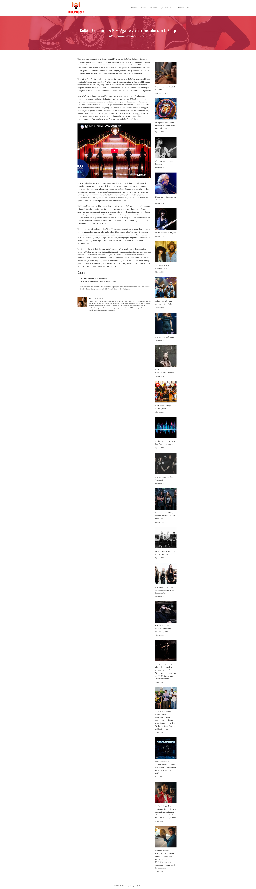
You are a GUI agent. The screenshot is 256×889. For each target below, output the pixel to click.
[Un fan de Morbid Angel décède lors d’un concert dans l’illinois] (166, 508)
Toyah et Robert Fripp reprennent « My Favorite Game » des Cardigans (105, 289)
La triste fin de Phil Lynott (165, 233)
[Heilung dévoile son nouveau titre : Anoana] (166, 365)
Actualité (134, 8)
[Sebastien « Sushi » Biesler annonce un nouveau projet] (166, 621)
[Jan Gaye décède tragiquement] (166, 261)
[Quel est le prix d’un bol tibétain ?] (166, 82)
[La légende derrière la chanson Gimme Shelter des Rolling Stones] (166, 118)
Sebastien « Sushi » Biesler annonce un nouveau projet (163, 629)
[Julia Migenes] (76, 8)
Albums (143, 8)
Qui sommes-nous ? (167, 8)
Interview (153, 8)
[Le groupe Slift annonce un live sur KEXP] (166, 547)
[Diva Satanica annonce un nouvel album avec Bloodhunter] (166, 582)
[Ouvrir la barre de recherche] (188, 7)
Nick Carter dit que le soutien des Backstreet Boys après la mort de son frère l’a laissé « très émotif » (115, 287)
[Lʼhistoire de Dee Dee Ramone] (166, 156)
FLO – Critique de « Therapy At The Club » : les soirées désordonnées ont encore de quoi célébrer (165, 768)
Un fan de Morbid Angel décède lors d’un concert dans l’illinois (165, 516)
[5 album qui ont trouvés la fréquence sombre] (166, 436)
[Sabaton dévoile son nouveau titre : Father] (166, 296)
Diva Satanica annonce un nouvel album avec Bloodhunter (164, 590)
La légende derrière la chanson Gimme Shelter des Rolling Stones (165, 125)
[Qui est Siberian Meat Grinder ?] (166, 472)
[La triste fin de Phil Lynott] (166, 228)
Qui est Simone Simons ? (165, 337)
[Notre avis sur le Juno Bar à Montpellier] (166, 401)
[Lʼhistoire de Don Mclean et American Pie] (166, 192)
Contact (181, 8)
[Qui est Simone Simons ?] (166, 332)
